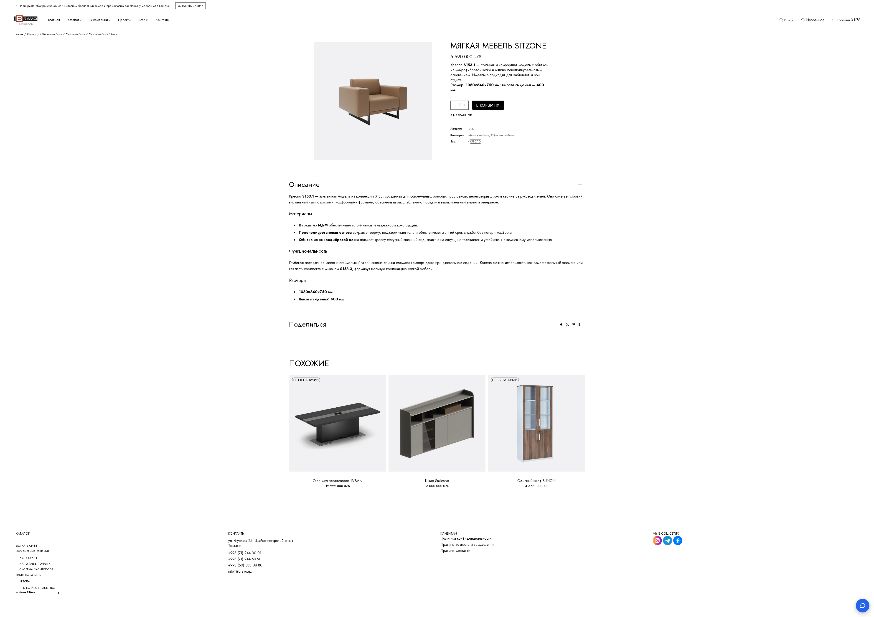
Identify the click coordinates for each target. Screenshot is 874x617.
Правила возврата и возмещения (467, 544)
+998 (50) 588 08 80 (245, 565)
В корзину (487, 105)
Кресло (475, 141)
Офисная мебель (503, 135)
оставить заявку (190, 6)
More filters (27, 592)
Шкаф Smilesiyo (437, 480)
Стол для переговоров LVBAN (337, 480)
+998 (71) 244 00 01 (244, 553)
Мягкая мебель (478, 135)
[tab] (437, 184)
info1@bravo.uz (240, 571)
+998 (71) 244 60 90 (245, 559)
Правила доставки (455, 550)
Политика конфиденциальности (465, 538)
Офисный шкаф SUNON (536, 480)
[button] (461, 115)
